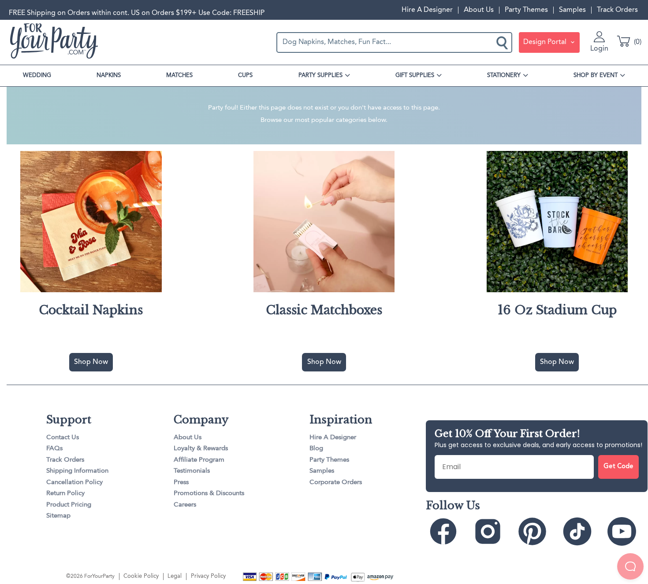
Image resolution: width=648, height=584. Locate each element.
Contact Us (62, 437)
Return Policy (65, 493)
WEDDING (37, 75)
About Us (479, 10)
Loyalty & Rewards (201, 448)
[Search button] (503, 42)
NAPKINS (109, 75)
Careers (185, 505)
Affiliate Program (199, 460)
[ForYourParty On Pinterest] (536, 532)
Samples (572, 10)
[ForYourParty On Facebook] (447, 532)
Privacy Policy (208, 576)
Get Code (618, 466)
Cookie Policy (141, 576)
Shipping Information (77, 471)
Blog (316, 448)
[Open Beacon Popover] (630, 566)
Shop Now (91, 362)
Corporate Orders (335, 482)
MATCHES (179, 75)
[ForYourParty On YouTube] (626, 532)
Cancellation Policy (74, 482)
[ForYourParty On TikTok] (581, 532)
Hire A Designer (427, 10)
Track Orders (617, 10)
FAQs (54, 448)
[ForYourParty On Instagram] (492, 532)
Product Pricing (68, 505)
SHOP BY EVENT (596, 75)
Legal (175, 576)
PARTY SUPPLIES (320, 75)
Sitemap (58, 516)
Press (181, 482)
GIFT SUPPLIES (414, 75)
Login (599, 48)
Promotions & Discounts (209, 493)
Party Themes (526, 10)
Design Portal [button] (545, 42)
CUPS (245, 75)
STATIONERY (504, 75)
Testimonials (192, 471)
